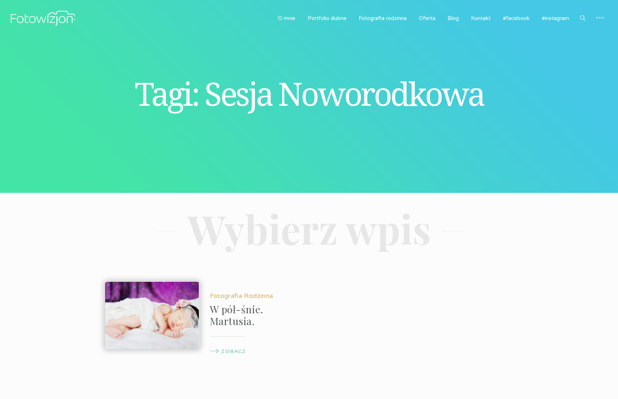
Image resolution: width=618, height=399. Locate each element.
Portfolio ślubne (327, 18)
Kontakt (481, 18)
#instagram (555, 18)
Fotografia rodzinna (383, 18)
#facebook (516, 18)
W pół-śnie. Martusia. (237, 315)
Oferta (427, 18)
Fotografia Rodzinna (241, 296)
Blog (453, 18)
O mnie (286, 18)
